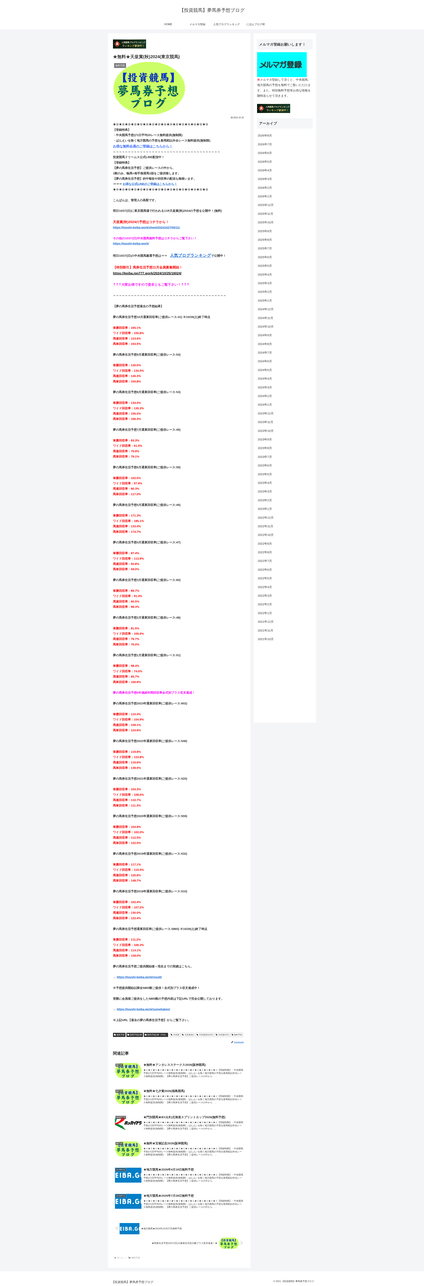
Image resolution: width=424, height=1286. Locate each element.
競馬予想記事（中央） (157, 1035)
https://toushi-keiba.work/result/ (139, 977)
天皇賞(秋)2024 (206, 1035)
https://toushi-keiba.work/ (131, 243)
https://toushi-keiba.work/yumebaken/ (143, 1009)
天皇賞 (176, 1035)
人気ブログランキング (190, 255)
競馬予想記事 (136, 1035)
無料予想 (121, 1035)
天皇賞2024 (223, 1035)
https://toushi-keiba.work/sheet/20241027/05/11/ (146, 227)
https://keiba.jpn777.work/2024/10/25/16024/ (147, 273)
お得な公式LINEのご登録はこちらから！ (150, 184)
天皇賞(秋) (189, 1035)
